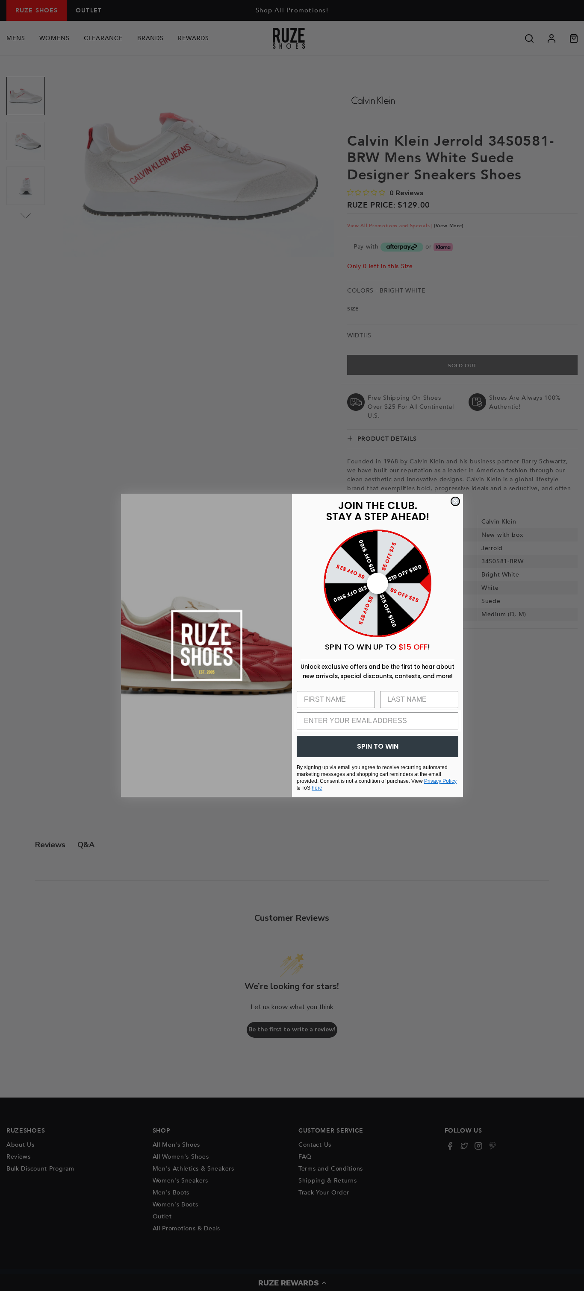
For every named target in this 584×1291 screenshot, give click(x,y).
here (317, 788)
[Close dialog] (455, 501)
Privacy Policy (440, 781)
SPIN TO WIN (377, 746)
